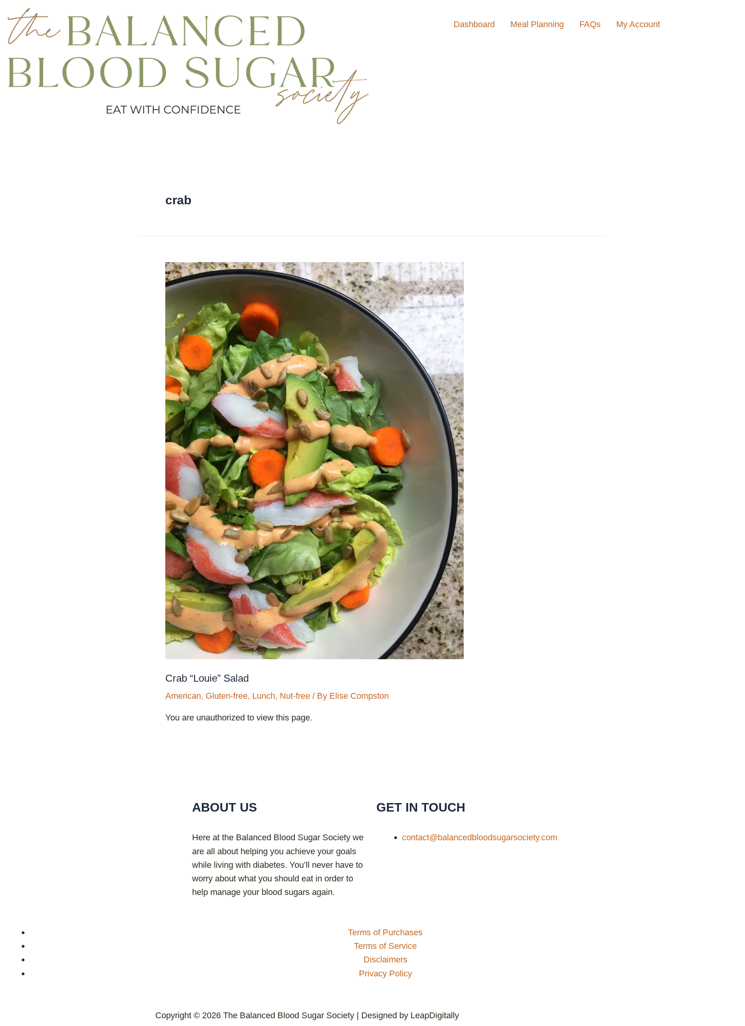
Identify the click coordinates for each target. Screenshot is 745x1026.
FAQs (590, 24)
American (183, 696)
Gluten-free (227, 696)
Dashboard (474, 24)
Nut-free (295, 696)
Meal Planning (537, 24)
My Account (638, 24)
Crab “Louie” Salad (207, 678)
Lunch (263, 696)
